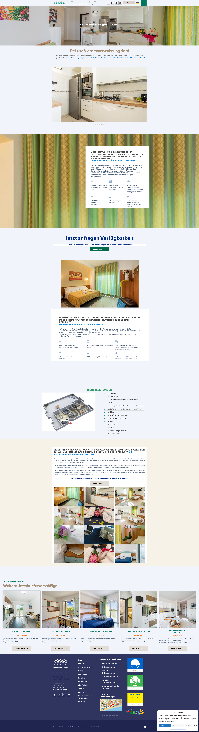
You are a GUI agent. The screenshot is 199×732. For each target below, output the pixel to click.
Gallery (80, 671)
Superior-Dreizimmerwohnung (109, 672)
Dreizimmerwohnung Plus (111, 677)
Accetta (162, 725)
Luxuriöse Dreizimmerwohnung (109, 681)
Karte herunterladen (109, 715)
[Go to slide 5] (103, 124)
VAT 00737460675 (58, 687)
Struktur (81, 664)
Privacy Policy (84, 726)
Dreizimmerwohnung (109, 667)
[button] (196, 712)
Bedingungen (83, 681)
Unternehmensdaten (102, 726)
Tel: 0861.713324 (58, 677)
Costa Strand (83, 674)
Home (88, 29)
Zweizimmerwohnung (109, 663)
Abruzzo (81, 689)
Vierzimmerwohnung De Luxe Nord (110, 687)
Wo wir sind (82, 702)
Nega (174, 725)
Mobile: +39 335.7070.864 (61, 679)
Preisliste (81, 678)
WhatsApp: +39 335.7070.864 (62, 683)
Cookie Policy (173, 729)
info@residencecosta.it (60, 689)
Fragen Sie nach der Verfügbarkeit (85, 697)
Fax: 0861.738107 (58, 685)
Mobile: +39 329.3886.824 (61, 681)
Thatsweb (64, 726)
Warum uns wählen (84, 667)
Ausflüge (81, 692)
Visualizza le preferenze (191, 725)
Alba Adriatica (83, 685)
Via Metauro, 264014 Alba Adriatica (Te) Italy (60, 673)
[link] (111, 705)
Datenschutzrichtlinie (181, 729)
